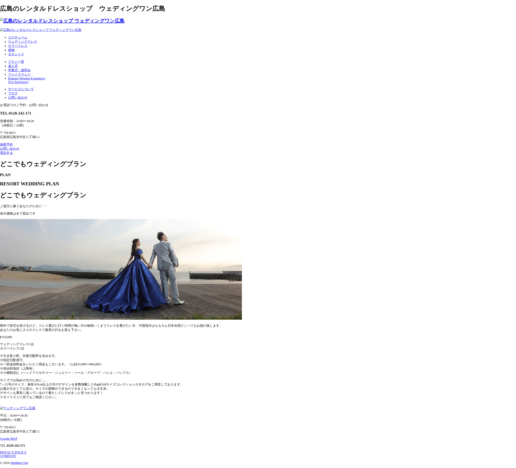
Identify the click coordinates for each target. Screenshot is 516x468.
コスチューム (17, 37)
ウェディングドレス (22, 41)
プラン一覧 (16, 61)
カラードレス (17, 46)
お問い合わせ (17, 97)
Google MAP (8, 438)
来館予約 (6, 144)
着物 (11, 50)
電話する (6, 153)
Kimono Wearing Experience (26, 80)
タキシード (16, 54)
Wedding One (19, 463)
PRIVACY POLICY (13, 452)
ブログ (13, 93)
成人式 (13, 66)
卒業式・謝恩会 (19, 70)
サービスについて (21, 89)
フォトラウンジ (19, 74)
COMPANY (8, 456)
